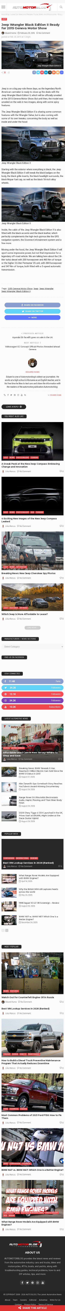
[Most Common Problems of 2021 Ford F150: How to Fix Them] (32, 1092)
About (7, 1300)
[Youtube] (32, 707)
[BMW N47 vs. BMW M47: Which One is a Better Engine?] (32, 1147)
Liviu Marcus (10, 471)
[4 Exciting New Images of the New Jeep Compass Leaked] (32, 496)
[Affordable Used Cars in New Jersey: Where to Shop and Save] (32, 743)
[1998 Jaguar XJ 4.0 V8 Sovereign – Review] (9, 906)
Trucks (7, 1054)
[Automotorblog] (32, 6)
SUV (32, 512)
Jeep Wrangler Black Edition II (16, 291)
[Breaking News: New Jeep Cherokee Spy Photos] (32, 551)
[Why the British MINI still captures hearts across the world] (9, 893)
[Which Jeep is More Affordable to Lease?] (32, 597)
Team (15, 1300)
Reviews (34, 858)
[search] (61, 7)
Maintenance (33, 1054)
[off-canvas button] (3, 7)
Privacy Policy (30, 1304)
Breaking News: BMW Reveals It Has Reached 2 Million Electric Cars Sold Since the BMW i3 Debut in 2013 (41, 771)
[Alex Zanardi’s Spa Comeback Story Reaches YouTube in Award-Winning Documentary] (9, 787)
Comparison (9, 858)
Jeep (4, 19)
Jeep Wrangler (46, 288)
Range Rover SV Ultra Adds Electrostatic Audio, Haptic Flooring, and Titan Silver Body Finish (40, 800)
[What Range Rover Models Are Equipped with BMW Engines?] (9, 879)
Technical (14, 1109)
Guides (6, 748)
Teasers (34, 457)
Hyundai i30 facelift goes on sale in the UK (32, 337)
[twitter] (32, 687)
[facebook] (32, 681)
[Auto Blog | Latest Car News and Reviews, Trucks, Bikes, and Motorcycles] (25, 1244)
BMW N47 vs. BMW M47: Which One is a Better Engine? (32, 1170)
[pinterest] (32, 694)
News (12, 457)
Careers (23, 1300)
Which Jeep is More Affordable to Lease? (25, 614)
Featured (14, 608)
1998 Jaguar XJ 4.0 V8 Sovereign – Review (39, 903)
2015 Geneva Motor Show (20, 288)
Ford (6, 1109)
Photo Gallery (22, 457)
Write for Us (55, 1300)
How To (23, 1054)
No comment (44, 33)
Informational (22, 858)
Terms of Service (45, 1304)
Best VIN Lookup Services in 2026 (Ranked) (28, 862)
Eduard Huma (10, 33)
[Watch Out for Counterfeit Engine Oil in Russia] (32, 973)
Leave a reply (12, 407)
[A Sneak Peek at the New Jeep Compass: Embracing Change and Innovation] (32, 441)
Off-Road (23, 608)
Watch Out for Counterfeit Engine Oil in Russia (28, 997)
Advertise (43, 1300)
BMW (6, 1163)
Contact (18, 1304)
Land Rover (8, 1213)
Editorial (32, 1300)
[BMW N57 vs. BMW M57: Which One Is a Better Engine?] (9, 920)
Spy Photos (21, 567)
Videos (11, 1215)
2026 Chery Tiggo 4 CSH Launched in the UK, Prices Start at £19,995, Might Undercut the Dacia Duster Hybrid (41, 815)
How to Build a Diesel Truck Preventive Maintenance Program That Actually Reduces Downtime (31, 1062)
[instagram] (32, 700)
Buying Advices (17, 748)
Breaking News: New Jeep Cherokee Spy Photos (28, 573)
